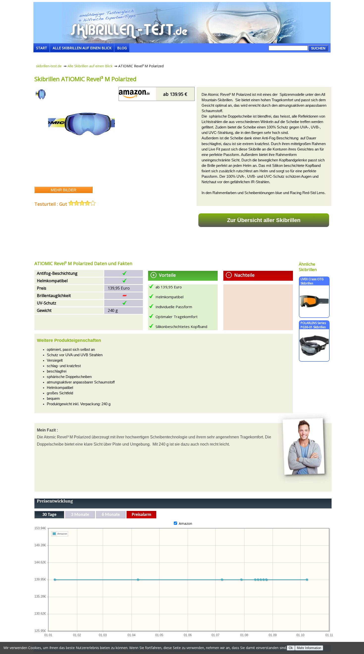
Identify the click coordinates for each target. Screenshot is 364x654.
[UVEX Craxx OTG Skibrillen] (314, 315)
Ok (291, 648)
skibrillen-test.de (49, 66)
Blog (122, 48)
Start (41, 48)
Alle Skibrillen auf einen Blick (82, 48)
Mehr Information (309, 648)
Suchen (318, 48)
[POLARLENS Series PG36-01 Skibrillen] (314, 358)
